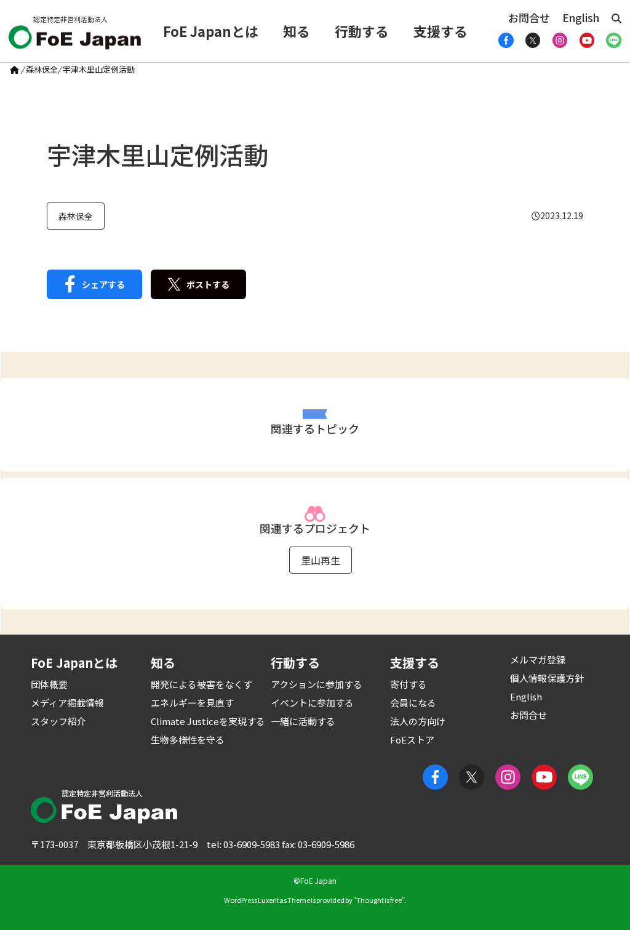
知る (296, 31)
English (580, 17)
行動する (362, 31)
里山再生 (320, 560)
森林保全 (42, 69)
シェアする (103, 284)
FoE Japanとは (210, 31)
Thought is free (379, 900)
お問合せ (529, 17)
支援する (440, 31)
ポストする (207, 284)
